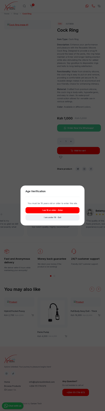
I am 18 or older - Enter (52, 210)
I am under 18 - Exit (52, 217)
